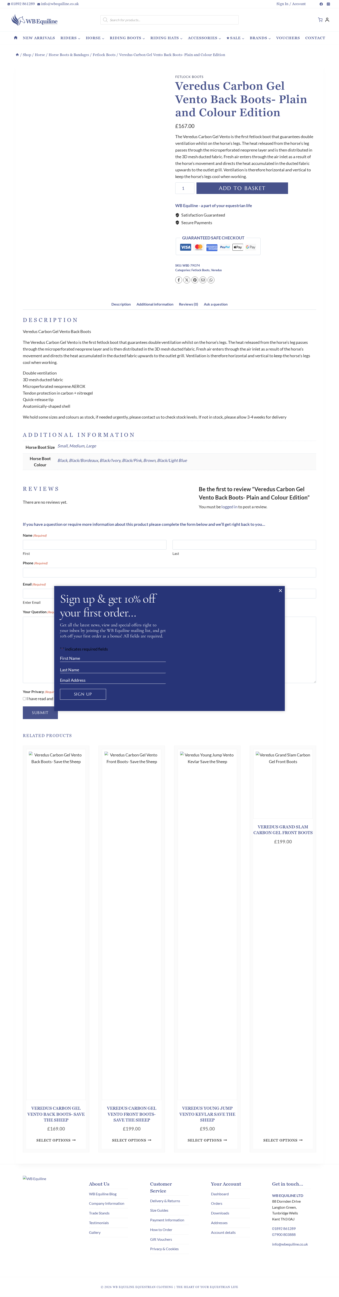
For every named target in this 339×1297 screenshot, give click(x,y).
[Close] (280, 590)
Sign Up (83, 694)
